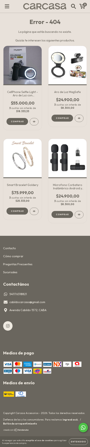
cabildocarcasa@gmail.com (27, 302)
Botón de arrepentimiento (20, 423)
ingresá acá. (70, 419)
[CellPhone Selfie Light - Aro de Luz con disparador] (34, 121)
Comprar (62, 118)
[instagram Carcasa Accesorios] (8, 326)
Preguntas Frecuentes (17, 264)
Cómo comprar (13, 256)
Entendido (78, 441)
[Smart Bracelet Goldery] (34, 211)
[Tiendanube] (16, 430)
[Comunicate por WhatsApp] (83, 427)
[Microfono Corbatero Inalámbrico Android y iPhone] (79, 214)
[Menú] (7, 6)
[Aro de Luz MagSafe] (79, 118)
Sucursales (10, 272)
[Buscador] (73, 6)
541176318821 (18, 294)
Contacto (9, 248)
